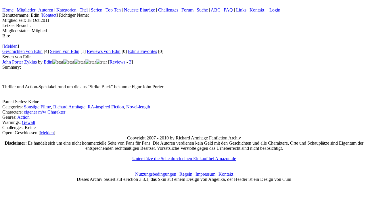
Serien (96, 9)
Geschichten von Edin (22, 51)
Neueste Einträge (139, 9)
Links (241, 9)
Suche (202, 9)
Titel (84, 9)
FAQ (228, 9)
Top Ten (113, 9)
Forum (187, 9)
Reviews (117, 62)
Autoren (45, 9)
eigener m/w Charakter (44, 112)
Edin (48, 62)
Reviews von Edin (103, 51)
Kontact (49, 15)
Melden (11, 46)
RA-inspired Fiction (106, 106)
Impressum (205, 174)
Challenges (168, 9)
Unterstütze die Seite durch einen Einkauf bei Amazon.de (184, 158)
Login (274, 9)
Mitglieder (26, 9)
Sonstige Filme (37, 106)
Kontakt (257, 9)
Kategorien (66, 9)
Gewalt (28, 122)
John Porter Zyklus (19, 62)
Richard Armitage (69, 106)
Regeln (185, 174)
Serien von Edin (64, 51)
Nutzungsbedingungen (155, 174)
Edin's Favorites (142, 51)
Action (23, 117)
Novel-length (138, 106)
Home (8, 9)
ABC (216, 9)
